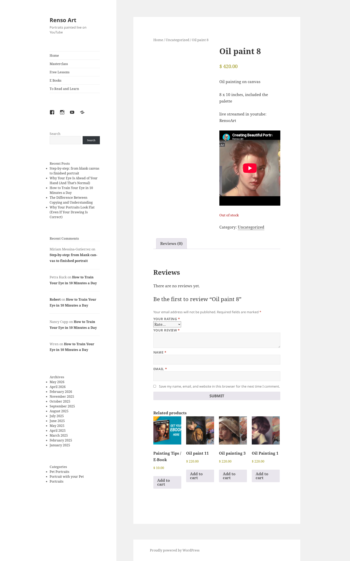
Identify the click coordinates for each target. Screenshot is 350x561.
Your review (166, 330)
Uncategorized (177, 39)
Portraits (56, 481)
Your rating (166, 319)
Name (159, 352)
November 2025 (62, 396)
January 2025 (60, 445)
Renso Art (63, 20)
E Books (55, 80)
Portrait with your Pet (67, 476)
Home (54, 55)
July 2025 (57, 416)
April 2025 (58, 430)
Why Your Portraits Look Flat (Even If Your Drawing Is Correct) (72, 212)
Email (160, 369)
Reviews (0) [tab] (171, 243)
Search (55, 133)
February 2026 (61, 391)
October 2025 (60, 401)
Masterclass (59, 64)
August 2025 (59, 411)
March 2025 (59, 435)
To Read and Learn (64, 89)
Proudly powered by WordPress (175, 550)
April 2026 (58, 387)
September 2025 (62, 406)
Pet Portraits (59, 471)
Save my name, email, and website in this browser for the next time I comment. (219, 386)
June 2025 (57, 421)
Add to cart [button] (163, 482)
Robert (55, 299)
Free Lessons (59, 72)
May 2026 (57, 382)
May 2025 (57, 425)
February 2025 (61, 440)
